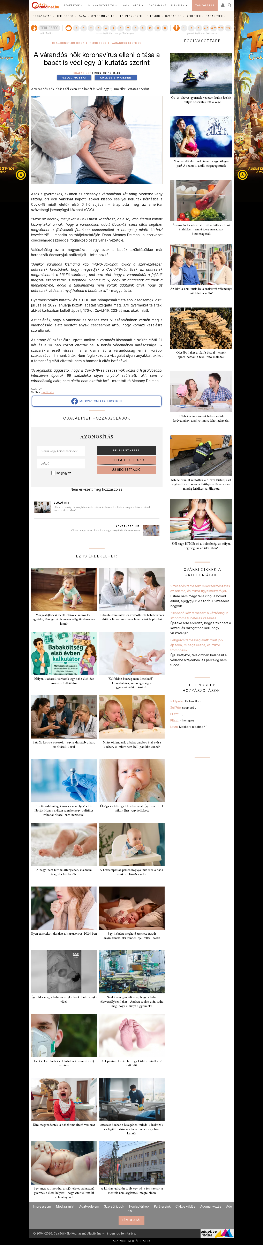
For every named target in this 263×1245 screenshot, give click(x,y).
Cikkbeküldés (185, 1206)
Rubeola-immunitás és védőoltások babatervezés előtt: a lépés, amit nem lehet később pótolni (132, 617)
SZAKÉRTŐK (71, 5)
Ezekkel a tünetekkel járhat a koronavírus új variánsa (64, 1063)
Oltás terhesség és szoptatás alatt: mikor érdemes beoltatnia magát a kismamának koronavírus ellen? (102, 509)
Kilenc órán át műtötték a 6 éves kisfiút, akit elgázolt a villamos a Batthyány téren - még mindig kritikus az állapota (201, 484)
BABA (82, 16)
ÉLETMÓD (153, 16)
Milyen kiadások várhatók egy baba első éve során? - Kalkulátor (64, 681)
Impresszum (42, 1206)
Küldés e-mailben (116, 77)
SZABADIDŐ (173, 16)
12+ (228, 28)
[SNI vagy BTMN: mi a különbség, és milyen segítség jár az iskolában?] (201, 519)
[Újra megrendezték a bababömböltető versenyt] (64, 1099)
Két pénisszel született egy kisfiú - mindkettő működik (132, 1063)
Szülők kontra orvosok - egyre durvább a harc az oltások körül (64, 745)
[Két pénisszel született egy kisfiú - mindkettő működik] (132, 1035)
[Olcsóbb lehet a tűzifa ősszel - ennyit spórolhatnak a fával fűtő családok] (201, 328)
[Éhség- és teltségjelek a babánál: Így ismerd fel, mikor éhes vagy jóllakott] (132, 780)
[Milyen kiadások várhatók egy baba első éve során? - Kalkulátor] (64, 653)
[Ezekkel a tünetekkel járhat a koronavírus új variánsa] (64, 1035)
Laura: (189, 726)
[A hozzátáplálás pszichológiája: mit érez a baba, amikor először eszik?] (132, 844)
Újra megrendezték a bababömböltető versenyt (64, 1125)
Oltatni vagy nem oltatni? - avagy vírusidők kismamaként (105, 530)
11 (158, 28)
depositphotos (47, 392)
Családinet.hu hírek (68, 43)
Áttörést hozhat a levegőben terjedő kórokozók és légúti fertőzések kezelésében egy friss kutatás (131, 1129)
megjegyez (64, 473)
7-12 (221, 28)
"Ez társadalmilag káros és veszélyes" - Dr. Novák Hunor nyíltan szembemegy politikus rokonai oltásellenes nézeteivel (64, 810)
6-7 (213, 28)
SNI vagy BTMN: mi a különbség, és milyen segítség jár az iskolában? (201, 546)
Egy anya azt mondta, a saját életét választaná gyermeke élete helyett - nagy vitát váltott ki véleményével (64, 1193)
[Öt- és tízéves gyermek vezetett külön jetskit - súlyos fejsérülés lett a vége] (201, 73)
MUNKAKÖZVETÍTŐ (101, 5)
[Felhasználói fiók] (222, 3)
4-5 (206, 28)
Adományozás (210, 1206)
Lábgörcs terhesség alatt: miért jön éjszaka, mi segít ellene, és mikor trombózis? (196, 645)
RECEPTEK (194, 16)
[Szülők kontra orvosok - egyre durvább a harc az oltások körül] (64, 717)
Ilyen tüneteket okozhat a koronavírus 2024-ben (64, 934)
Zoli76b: (183, 707)
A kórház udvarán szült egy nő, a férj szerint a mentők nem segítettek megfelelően (132, 1191)
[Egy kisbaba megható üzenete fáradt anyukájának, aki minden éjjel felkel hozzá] (132, 908)
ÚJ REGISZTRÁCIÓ (126, 469)
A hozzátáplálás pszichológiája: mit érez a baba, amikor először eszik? (132, 872)
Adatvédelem (89, 1206)
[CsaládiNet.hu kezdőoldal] (45, 5)
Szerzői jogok (114, 1206)
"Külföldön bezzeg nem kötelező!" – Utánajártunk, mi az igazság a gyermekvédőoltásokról (132, 683)
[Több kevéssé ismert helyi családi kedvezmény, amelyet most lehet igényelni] (201, 391)
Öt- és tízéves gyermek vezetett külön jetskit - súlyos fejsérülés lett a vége (201, 100)
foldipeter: (185, 701)
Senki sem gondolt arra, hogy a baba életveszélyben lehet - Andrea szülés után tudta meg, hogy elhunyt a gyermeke (131, 1002)
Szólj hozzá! (74, 77)
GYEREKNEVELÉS (103, 16)
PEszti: (176, 714)
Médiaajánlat (65, 1206)
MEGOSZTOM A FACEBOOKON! (100, 401)
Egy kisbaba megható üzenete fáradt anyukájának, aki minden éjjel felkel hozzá (132, 936)
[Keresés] (230, 3)
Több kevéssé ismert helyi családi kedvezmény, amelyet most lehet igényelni (201, 419)
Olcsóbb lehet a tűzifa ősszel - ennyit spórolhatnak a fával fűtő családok (201, 355)
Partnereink (162, 1206)
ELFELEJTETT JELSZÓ (126, 460)
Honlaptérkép (139, 1206)
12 (165, 28)
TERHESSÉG (65, 16)
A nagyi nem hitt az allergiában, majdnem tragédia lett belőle (64, 872)
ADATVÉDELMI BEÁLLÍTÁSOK (131, 1241)
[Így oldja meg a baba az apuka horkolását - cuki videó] (64, 971)
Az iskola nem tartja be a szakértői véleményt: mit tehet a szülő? (201, 291)
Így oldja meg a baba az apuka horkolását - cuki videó (64, 1000)
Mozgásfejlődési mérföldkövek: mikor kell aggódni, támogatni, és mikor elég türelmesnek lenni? (64, 619)
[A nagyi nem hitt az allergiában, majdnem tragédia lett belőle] (64, 844)
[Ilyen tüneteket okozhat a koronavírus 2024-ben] (64, 908)
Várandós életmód (127, 43)
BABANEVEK (214, 16)
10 (150, 28)
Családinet (82, 73)
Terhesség (98, 43)
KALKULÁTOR (132, 5)
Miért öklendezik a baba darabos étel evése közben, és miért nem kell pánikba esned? (132, 745)
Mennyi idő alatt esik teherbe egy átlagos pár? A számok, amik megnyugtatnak (201, 164)
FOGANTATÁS (42, 16)
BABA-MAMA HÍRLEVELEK (166, 5)
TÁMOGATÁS (205, 5)
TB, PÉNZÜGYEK (131, 16)
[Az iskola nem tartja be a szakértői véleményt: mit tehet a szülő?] (201, 264)
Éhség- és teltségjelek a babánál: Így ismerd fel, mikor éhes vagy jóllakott (132, 808)
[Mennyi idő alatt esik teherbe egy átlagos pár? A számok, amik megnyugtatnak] (201, 136)
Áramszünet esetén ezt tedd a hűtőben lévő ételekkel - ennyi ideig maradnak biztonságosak (201, 229)
